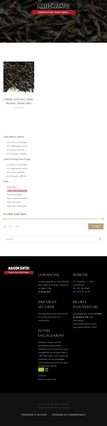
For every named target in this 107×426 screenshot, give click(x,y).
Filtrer (96, 226)
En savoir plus (44, 291)
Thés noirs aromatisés (17, 206)
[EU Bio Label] (41, 372)
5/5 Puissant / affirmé (16, 153)
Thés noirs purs (14, 202)
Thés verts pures (14, 194)
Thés (5, 181)
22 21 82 (85, 288)
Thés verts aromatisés (17, 198)
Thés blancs (12, 187)
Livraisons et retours (34, 415)
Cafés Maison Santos (13, 136)
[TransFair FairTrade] (46, 372)
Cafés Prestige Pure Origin (16, 159)
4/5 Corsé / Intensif (15, 149)
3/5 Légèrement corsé (17, 146)
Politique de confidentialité (68, 415)
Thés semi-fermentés (17, 190)
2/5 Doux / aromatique (17, 142)
